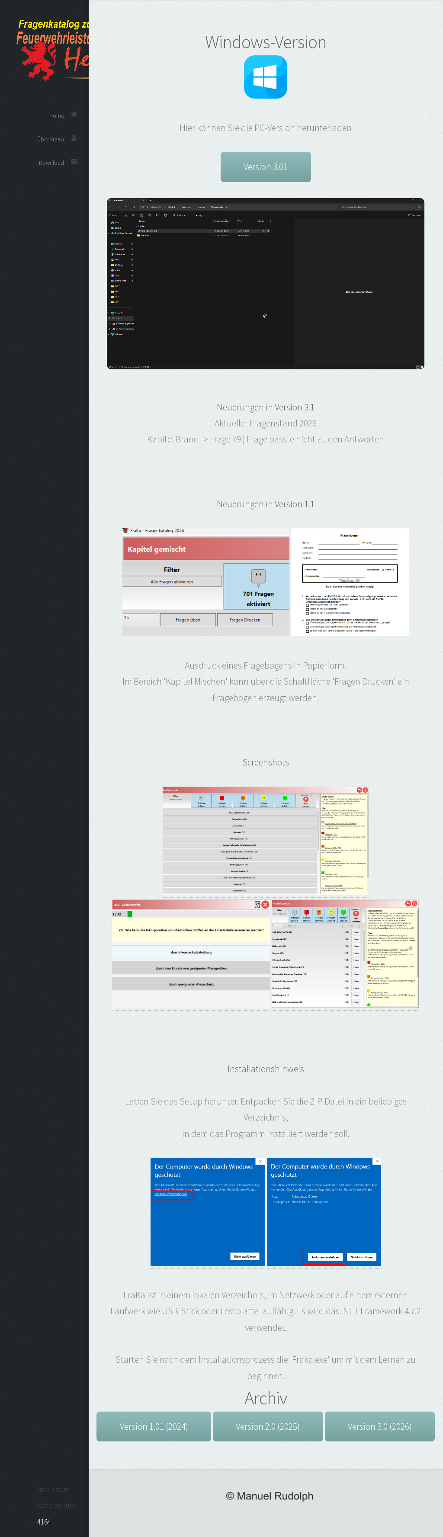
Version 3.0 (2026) (380, 1426)
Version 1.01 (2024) (154, 1426)
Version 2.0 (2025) (268, 1426)
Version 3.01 (266, 167)
